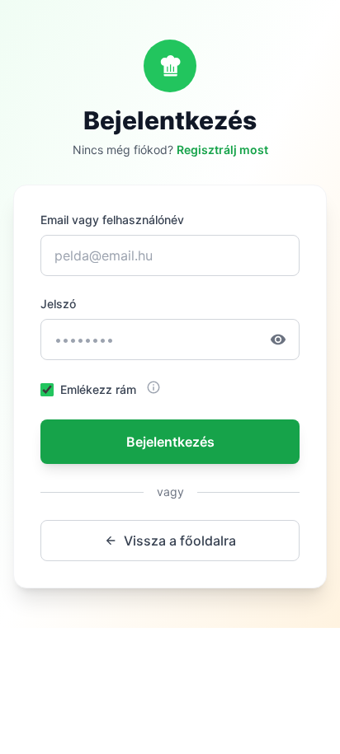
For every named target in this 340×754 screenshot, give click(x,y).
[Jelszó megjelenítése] (285, 339)
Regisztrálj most (222, 150)
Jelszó (58, 304)
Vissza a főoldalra (180, 540)
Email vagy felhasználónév (112, 220)
